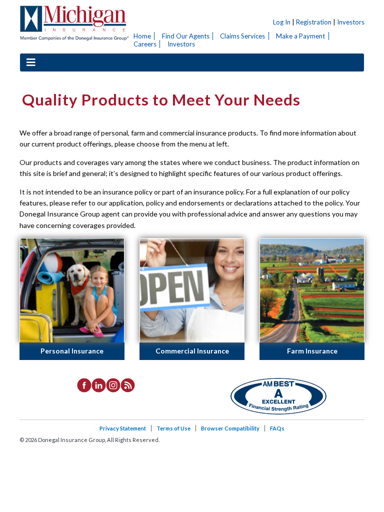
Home (142, 36)
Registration (314, 22)
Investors (350, 22)
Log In (281, 22)
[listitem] (84, 384)
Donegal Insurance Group (74, 23)
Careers (145, 44)
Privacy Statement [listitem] (123, 428)
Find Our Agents (186, 36)
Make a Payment (300, 36)
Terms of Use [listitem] (173, 428)
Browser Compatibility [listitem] (230, 428)
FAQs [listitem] (277, 428)
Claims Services (242, 36)
